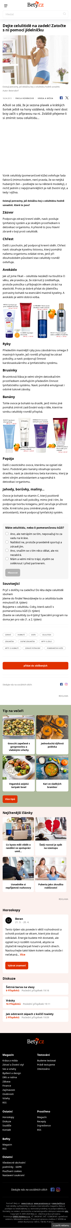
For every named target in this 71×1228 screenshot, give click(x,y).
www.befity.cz (58, 1203)
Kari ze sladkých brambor (52, 785)
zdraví (8, 635)
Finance (6, 1085)
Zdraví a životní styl (13, 1064)
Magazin (7, 1144)
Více (22, 954)
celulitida (46, 635)
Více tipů (10, 799)
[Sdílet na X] (66, 98)
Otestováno (43, 1068)
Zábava (6, 1081)
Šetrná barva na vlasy (20, 987)
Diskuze (6, 1121)
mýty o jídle (46, 641)
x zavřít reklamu (61, 1225)
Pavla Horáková (25, 98)
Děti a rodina (9, 1077)
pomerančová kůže (55, 648)
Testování (43, 1055)
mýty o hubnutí (12, 648)
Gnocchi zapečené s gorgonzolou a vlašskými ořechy (19, 747)
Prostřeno (43, 1111)
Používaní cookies (12, 1171)
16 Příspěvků (13, 1003)
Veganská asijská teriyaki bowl (19, 785)
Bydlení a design (11, 1073)
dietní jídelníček (27, 641)
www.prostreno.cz (42, 1203)
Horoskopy (8, 1117)
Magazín (8, 1055)
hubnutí (21, 635)
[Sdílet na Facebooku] (61, 98)
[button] (64, 14)
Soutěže (6, 1125)
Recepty (41, 1121)
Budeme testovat (46, 1060)
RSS (4, 1102)
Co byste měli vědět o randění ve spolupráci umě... (18, 848)
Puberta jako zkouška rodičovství (50, 886)
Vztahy (6, 1098)
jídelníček (9, 641)
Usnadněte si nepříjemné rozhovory (18, 886)
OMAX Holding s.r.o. (21, 1216)
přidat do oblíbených (35, 665)
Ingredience (44, 1125)
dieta (33, 635)
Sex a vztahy (9, 1068)
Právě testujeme (46, 1064)
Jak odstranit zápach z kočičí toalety (29, 1014)
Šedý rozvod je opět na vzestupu (50, 846)
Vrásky (10, 1000)
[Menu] (6, 6)
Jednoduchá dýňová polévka (52, 745)
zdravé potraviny (32, 648)
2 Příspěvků (12, 1017)
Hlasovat (13, 572)
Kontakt (6, 1129)
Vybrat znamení (17, 965)
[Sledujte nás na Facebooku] (61, 684)
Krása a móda (45, 98)
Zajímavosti (8, 1089)
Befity (6, 1139)
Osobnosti (8, 1094)
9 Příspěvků (12, 990)
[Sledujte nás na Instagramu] (66, 684)
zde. (67, 1211)
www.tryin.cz (27, 1203)
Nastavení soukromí (13, 1175)
